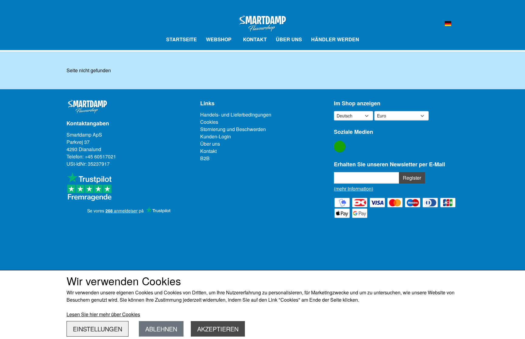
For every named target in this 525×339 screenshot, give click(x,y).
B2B (205, 158)
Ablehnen (161, 328)
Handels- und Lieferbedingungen (235, 114)
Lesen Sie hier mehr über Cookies (103, 314)
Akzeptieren (217, 328)
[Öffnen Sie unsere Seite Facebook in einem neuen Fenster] (339, 146)
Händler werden (335, 39)
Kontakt (255, 39)
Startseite (181, 39)
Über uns (289, 39)
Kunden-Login (215, 136)
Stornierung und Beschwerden (233, 129)
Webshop (219, 39)
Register (412, 177)
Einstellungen (97, 328)
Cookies (209, 121)
